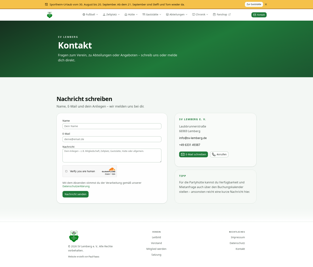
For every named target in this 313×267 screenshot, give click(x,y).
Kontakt (240, 249)
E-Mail (66, 133)
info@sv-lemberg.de (193, 138)
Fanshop (222, 14)
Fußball (90, 14)
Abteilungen (177, 14)
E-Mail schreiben (196, 154)
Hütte (131, 14)
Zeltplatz (111, 14)
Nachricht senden (75, 194)
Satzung (156, 254)
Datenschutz (237, 243)
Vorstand (156, 243)
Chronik (200, 14)
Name (66, 120)
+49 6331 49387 (189, 145)
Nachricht (68, 146)
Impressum (238, 237)
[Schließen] (266, 4)
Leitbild (156, 237)
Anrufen (222, 154)
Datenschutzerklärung (76, 186)
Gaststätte (152, 14)
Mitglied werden (156, 249)
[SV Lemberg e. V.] (49, 15)
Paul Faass (94, 256)
